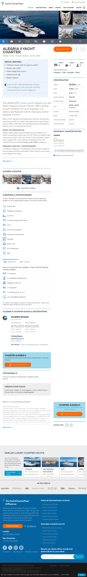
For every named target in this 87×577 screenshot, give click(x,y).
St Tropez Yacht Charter (50, 504)
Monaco (19, 341)
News (51, 8)
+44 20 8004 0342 (11, 534)
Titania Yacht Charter (49, 540)
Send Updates (29, 392)
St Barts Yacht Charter (49, 510)
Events (58, 8)
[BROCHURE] (53, 41)
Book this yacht (63, 49)
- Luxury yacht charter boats (12, 4)
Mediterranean (17, 339)
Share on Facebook (67, 425)
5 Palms (28, 469)
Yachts (31, 8)
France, (13, 341)
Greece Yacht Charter (49, 513)
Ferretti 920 (73, 116)
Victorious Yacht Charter (50, 534)
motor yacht (27, 103)
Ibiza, (37, 345)
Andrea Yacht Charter (49, 537)
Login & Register (79, 2)
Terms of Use (53, 566)
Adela (82, 469)
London (6, 531)
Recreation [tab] (12, 262)
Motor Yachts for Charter (25, 13)
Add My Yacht (17, 552)
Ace (63, 469)
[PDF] (61, 41)
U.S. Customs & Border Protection (20, 402)
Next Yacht (82, 49)
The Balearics (43, 345)
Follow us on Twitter (10, 548)
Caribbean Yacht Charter (50, 519)
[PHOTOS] (12, 41)
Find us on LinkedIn (21, 548)
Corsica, (23, 345)
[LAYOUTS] (28, 41)
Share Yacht (71, 425)
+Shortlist (84, 13)
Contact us (31, 526)
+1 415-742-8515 (10, 541)
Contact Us (7, 552)
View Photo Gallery (28, 188)
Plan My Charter (12, 526)
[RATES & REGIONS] (45, 41)
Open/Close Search (84, 8)
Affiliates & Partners (32, 552)
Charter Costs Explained (64, 155)
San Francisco (9, 538)
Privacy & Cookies (64, 566)
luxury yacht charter (31, 142)
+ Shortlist (80, 41)
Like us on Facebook (5, 548)
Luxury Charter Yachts (9, 13)
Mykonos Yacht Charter (50, 516)
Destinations (41, 8)
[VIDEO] (20, 41)
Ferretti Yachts (26, 105)
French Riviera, (31, 345)
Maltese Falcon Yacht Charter (52, 528)
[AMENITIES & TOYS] (36, 41)
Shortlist (66, 2)
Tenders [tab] (27, 262)
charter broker (36, 358)
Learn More (65, 574)
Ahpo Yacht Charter (48, 543)
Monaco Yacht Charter (49, 507)
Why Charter (68, 8)
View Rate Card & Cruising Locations (70, 151)
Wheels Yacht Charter (49, 531)
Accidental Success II (48, 470)
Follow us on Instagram (16, 548)
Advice (78, 8)
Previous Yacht (76, 49)
